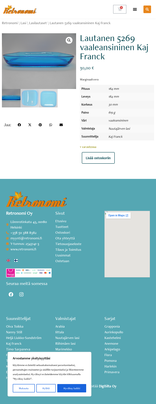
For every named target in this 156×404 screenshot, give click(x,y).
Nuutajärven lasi (119, 128)
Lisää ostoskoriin (98, 158)
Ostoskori (62, 232)
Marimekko (63, 349)
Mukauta (24, 388)
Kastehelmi (112, 338)
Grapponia (112, 326)
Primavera (111, 372)
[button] (135, 9)
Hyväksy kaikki (72, 388)
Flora (108, 355)
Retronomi (10, 23)
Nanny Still (14, 332)
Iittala (59, 332)
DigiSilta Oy (107, 386)
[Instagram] (21, 294)
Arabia (60, 326)
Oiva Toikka (14, 326)
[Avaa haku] (147, 9)
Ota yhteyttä (65, 238)
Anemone (111, 343)
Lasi (23, 23)
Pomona (110, 361)
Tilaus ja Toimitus (68, 250)
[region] (49, 374)
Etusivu (60, 221)
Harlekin (110, 366)
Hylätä (46, 388)
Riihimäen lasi (65, 343)
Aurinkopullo (113, 332)
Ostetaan (62, 261)
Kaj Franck (115, 136)
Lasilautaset (38, 23)
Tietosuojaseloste (68, 244)
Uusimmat (63, 255)
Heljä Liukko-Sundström (23, 338)
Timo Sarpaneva (18, 349)
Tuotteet (61, 227)
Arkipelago (112, 349)
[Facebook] (11, 294)
